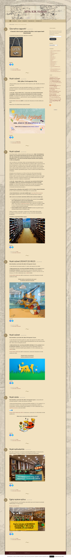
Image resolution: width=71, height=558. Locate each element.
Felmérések (52, 54)
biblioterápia (55, 81)
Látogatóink (25, 20)
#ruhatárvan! (56, 77)
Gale (60, 85)
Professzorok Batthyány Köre (56, 97)
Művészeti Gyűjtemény (52, 93)
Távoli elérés (52, 65)
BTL (50, 82)
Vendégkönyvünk (39, 20)
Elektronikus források (53, 53)
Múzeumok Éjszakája (55, 92)
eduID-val (22, 412)
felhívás (58, 85)
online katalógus (54, 96)
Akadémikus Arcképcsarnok (54, 79)
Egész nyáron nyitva (17, 499)
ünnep (50, 102)
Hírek (17, 68)
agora (58, 78)
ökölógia (59, 99)
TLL (53, 99)
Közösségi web (52, 58)
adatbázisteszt (53, 78)
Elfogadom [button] (51, 556)
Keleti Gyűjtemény (53, 87)
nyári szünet (14, 142)
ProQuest (51, 99)
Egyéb (51, 51)
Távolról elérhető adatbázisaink (14, 275)
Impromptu (15, 20)
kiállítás (56, 88)
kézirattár (53, 89)
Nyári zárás (14, 397)
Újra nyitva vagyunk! (17, 28)
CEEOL (52, 82)
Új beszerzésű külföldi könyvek (55, 66)
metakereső (50, 92)
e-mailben (27, 272)
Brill (60, 81)
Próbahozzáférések (53, 61)
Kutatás (19, 20)
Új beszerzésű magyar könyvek (55, 71)
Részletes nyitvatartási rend (14, 505)
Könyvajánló (52, 56)
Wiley (57, 99)
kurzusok (59, 88)
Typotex (55, 99)
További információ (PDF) (59, 556)
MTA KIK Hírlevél (36, 11)
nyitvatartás (19, 142)
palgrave (50, 97)
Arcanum (50, 81)
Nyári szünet (14, 78)
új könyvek (56, 100)
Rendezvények (52, 64)
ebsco (57, 82)
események (53, 85)
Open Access (57, 96)
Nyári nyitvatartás (16, 449)
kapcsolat (52, 86)
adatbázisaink (18, 100)
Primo (19, 141)
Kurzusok (51, 59)
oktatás (50, 96)
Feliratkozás (53, 39)
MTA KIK (31, 29)
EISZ (60, 82)
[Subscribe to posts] (50, 105)
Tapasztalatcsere (31, 20)
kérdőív (50, 89)
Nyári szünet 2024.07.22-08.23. (22, 261)
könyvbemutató (53, 91)
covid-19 (54, 82)
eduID (59, 82)
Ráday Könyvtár (52, 62)
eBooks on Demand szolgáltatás (55, 50)
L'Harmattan (59, 91)
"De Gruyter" (51, 77)
